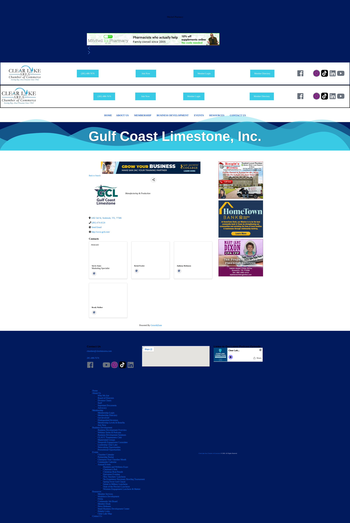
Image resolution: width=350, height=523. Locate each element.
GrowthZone (156, 325)
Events (199, 115)
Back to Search (94, 175)
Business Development (173, 115)
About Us (122, 115)
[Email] (94, 273)
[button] (175, 26)
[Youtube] (340, 73)
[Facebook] (300, 73)
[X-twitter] (308, 73)
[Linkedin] (332, 73)
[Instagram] (316, 73)
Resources (216, 115)
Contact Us (238, 115)
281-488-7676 (93, 358)
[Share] (153, 180)
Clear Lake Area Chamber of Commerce (209, 453)
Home (108, 115)
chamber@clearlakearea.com (99, 351)
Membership (142, 115)
